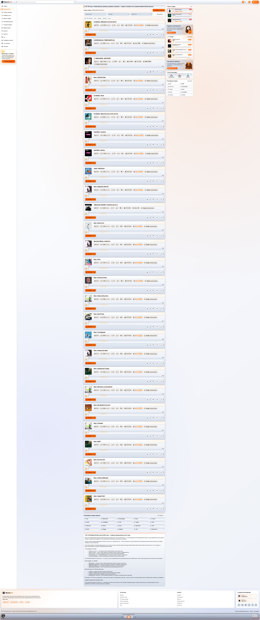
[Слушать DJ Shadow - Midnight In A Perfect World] (86, 31)
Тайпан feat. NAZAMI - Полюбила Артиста (106, 204)
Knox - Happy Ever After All (101, 186)
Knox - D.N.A (97, 259)
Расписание (180, 597)
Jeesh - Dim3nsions (99, 168)
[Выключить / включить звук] (254, 616)
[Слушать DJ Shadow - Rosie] (86, 105)
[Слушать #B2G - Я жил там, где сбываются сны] (173, 52)
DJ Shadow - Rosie (99, 95)
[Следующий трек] (132, 617)
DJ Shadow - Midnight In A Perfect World (105, 22)
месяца (104, 18)
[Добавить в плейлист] (161, 35)
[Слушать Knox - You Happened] (86, 341)
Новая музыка (14, 602)
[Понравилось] (147, 35)
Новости (179, 599)
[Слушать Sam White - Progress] (86, 141)
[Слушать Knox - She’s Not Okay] (86, 86)
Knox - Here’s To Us (99, 223)
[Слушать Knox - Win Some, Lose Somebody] (86, 396)
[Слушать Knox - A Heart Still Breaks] (86, 487)
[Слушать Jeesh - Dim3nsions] (86, 177)
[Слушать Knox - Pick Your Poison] (86, 287)
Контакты (179, 605)
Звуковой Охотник (176, 19)
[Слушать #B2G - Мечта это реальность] (173, 57)
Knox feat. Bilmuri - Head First (102, 241)
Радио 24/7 (6, 602)
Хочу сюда (190, 36)
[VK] (255, 605)
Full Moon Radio (178, 9)
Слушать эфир (178, 21)
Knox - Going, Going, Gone (101, 296)
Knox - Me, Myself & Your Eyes (102, 405)
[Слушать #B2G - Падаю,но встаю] (173, 42)
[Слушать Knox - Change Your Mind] (86, 359)
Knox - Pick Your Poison (100, 277)
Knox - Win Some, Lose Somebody (103, 387)
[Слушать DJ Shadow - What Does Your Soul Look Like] (86, 123)
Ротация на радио (124, 599)
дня (95, 18)
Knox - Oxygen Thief (99, 496)
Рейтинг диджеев (124, 601)
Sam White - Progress (100, 132)
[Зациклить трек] (122, 617)
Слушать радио (179, 11)
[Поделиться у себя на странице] (157, 35)
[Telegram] (242, 605)
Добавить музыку (159, 10)
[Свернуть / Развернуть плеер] (257, 614)
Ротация (27, 602)
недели (99, 18)
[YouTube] (245, 605)
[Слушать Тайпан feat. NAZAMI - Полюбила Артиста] (86, 214)
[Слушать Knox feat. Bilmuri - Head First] (86, 250)
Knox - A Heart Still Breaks (101, 478)
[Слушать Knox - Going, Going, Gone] (86, 305)
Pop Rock (171, 94)
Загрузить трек (171, 32)
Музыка (121, 595)
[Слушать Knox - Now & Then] (86, 323)
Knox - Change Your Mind (101, 350)
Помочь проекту (181, 601)
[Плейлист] (256, 616)
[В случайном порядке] (135, 617)
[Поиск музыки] (75, 2)
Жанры (89, 10)
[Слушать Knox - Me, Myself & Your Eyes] (86, 414)
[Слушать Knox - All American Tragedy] (86, 378)
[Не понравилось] (153, 35)
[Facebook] (252, 605)
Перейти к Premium (8, 61)
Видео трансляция (124, 603)
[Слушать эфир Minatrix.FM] (173, 11)
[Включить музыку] (128, 616)
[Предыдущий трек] (125, 617)
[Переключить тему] (244, 2)
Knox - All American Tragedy (101, 368)
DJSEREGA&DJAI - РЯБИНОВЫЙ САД (104, 40)
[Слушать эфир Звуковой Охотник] (173, 21)
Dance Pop (171, 86)
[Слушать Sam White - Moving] (86, 159)
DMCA (251, 611)
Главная (85, 10)
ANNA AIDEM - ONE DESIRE (103, 58)
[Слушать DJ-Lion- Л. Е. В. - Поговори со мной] (173, 47)
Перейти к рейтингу (172, 68)
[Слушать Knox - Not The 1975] (86, 469)
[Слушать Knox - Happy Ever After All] (86, 196)
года (109, 18)
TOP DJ (21, 602)
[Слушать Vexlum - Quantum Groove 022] (173, 16)
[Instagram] (249, 605)
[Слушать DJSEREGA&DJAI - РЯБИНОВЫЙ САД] (86, 49)
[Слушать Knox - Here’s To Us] (86, 232)
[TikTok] (239, 605)
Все (191, 6)
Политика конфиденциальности (242, 611)
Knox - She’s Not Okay (100, 77)
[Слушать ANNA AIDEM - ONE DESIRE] (86, 68)
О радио (179, 595)
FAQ (121, 605)
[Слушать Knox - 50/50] (86, 450)
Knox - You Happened (99, 332)
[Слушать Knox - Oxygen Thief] (86, 505)
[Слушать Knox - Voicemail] (86, 432)
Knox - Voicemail (98, 423)
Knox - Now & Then (99, 314)
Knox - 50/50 (97, 441)
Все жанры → (161, 515)
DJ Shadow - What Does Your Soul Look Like (106, 113)
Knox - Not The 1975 (99, 459)
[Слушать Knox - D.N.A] (86, 268)
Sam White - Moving (99, 150)
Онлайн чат (179, 603)
